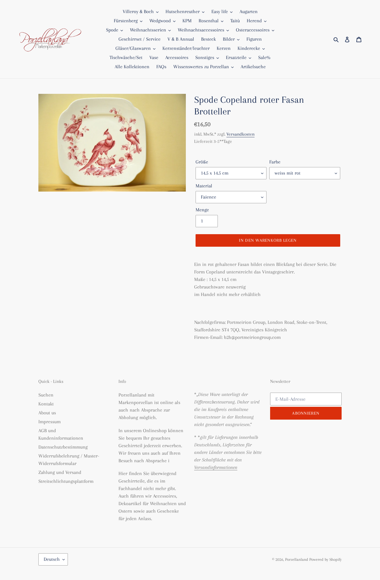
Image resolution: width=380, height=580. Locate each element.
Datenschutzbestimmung (63, 447)
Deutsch (52, 559)
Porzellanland (297, 559)
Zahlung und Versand (59, 472)
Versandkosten (240, 134)
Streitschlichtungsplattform (65, 481)
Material (204, 186)
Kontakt (46, 404)
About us (47, 412)
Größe (202, 162)
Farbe (274, 162)
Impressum (49, 421)
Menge (202, 209)
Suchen (45, 395)
